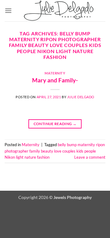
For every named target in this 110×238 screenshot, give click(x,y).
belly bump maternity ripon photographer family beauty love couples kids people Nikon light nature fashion (55, 151)
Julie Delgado (80, 97)
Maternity (55, 73)
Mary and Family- (55, 80)
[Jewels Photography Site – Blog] (58, 10)
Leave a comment (89, 157)
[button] (8, 10)
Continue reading (55, 123)
